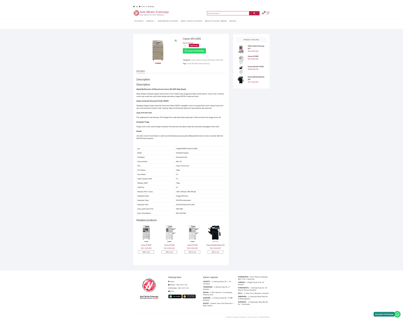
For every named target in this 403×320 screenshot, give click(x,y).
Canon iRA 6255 (192, 63)
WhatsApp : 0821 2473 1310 (179, 288)
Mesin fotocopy (204, 63)
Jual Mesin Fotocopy (154, 12)
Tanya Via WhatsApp (195, 51)
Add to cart (194, 45)
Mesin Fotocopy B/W (203, 60)
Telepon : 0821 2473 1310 (178, 285)
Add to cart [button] (146, 252)
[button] (176, 41)
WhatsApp (150, 6)
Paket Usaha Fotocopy (191, 21)
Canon (193, 60)
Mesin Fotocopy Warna (216, 21)
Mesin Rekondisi (217, 60)
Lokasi (171, 281)
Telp (136, 6)
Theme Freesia (252, 317)
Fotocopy (139, 21)
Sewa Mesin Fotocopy (168, 21)
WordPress (266, 317)
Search (254, 13)
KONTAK (232, 21)
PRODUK (149, 21)
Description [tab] (140, 71)
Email (143, 6)
